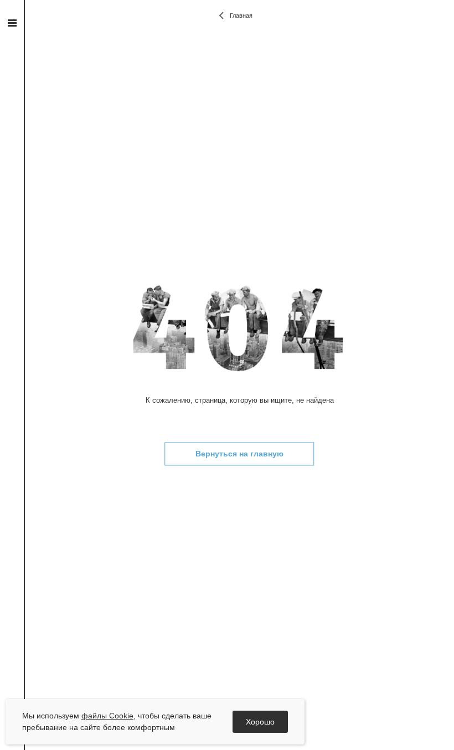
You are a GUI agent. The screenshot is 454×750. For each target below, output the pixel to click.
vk (12, 145)
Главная (241, 15)
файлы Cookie (107, 715)
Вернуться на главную (239, 454)
